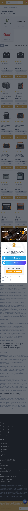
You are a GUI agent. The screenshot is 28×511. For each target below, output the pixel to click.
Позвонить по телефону (14, 271)
